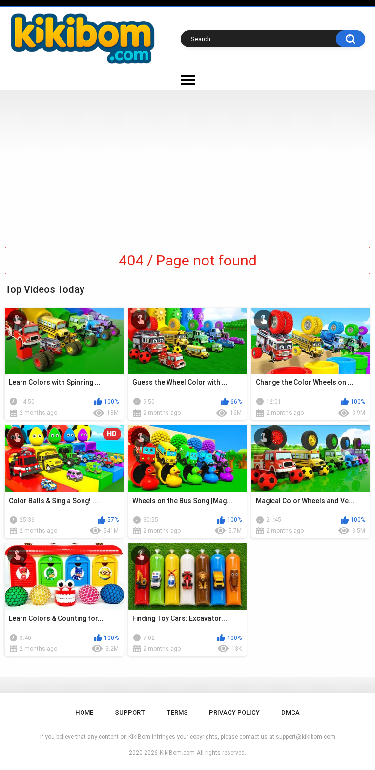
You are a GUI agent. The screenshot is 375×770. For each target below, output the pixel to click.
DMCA (290, 712)
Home (84, 712)
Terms (177, 712)
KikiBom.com (177, 752)
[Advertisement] (187, 163)
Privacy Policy (234, 712)
